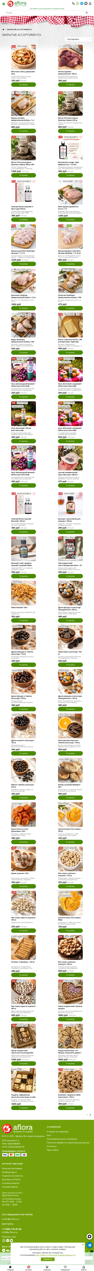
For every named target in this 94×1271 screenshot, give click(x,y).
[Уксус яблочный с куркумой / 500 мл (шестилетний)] (70, 413)
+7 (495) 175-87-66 (11, 1229)
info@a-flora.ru (10, 1232)
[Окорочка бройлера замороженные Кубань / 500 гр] (70, 280)
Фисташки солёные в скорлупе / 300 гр (67, 963)
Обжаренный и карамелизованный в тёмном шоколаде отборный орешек (22, 702)
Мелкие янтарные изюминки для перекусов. (23, 613)
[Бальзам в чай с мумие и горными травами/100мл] (23, 548)
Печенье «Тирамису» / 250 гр (23, 962)
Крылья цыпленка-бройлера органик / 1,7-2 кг (23, 252)
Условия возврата (10, 1183)
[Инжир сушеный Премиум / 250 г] (70, 770)
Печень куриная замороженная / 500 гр (67, 73)
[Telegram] (81, 4)
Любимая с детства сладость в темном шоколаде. (22, 790)
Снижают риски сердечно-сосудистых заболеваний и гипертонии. (68, 968)
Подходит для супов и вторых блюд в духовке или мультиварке (70, 212)
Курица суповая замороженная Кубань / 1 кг (22, 119)
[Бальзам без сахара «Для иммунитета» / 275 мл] (70, 147)
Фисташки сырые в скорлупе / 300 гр (23, 1007)
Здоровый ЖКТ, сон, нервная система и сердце (21, 569)
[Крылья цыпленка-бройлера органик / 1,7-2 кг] (23, 236)
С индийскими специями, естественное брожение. (67, 433)
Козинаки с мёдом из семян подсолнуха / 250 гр (69, 1096)
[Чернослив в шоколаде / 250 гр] (70, 637)
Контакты (51, 1146)
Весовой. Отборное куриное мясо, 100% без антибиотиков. (22, 345)
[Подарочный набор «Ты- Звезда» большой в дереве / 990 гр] (70, 1036)
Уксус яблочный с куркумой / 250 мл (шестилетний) (70, 385)
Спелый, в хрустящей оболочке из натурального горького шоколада (69, 658)
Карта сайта (52, 1150)
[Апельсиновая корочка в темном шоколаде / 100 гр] (70, 725)
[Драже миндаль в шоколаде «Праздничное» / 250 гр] (70, 681)
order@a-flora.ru (10, 1219)
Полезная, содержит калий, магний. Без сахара (21, 834)
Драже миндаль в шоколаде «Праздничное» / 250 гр (70, 697)
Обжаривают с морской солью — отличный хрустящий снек (70, 879)
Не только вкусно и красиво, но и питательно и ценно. (70, 1012)
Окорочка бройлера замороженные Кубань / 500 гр (69, 296)
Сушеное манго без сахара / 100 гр (69, 830)
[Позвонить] (73, 4)
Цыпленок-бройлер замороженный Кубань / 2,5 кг (23, 296)
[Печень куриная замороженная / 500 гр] (70, 57)
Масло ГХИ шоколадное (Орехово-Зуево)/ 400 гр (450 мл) (22, 163)
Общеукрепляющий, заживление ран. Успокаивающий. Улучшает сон (70, 168)
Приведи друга (9, 1172)
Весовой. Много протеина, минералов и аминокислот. (68, 77)
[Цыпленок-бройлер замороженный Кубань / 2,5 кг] (23, 280)
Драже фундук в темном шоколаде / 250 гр (21, 697)
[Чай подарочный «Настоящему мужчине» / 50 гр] (70, 548)
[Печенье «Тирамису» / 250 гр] (23, 947)
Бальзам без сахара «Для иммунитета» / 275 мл (68, 163)
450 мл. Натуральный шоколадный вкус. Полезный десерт (21, 168)
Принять (47, 1259)
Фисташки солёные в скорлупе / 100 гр (67, 874)
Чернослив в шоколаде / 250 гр (70, 653)
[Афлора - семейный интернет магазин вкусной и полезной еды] (16, 3)
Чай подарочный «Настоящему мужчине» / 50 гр (70, 564)
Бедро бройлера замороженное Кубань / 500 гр (22, 340)
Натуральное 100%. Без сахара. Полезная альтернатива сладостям (69, 923)
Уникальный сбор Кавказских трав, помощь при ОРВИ (22, 212)
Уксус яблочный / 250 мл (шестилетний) (21, 429)
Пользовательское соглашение (62, 1139)
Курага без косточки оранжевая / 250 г (19, 830)
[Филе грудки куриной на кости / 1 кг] (70, 192)
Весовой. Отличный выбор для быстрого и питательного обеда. (23, 123)
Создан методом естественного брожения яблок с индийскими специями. (69, 390)
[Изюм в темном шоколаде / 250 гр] (23, 770)
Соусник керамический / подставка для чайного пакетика (68, 473)
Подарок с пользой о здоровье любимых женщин (69, 524)
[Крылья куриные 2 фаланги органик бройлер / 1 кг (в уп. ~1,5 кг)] (70, 236)
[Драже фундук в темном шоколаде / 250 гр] (23, 681)
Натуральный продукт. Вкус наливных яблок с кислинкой (22, 433)
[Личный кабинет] (90, 4)
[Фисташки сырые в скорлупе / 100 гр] (23, 903)
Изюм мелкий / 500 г (19, 607)
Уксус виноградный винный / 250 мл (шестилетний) (23, 385)
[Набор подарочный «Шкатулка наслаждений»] (23, 1036)
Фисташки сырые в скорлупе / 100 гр (23, 919)
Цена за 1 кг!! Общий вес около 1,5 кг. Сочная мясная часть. (69, 256)
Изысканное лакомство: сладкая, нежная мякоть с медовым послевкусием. (23, 879)
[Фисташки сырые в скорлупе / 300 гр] (23, 991)
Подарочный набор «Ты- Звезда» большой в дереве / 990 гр (69, 1051)
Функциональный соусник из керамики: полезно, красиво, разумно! (69, 478)
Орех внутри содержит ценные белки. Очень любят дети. (69, 613)
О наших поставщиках (57, 1131)
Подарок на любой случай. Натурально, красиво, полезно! (22, 1100)
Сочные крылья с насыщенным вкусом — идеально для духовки (23, 256)
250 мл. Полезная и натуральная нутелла (70, 123)
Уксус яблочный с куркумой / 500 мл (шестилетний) (70, 429)
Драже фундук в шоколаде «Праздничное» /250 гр (69, 608)
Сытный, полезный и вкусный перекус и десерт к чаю (69, 1100)
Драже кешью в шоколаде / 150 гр (22, 741)
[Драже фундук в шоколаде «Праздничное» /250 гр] (70, 593)
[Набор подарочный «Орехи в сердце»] (70, 991)
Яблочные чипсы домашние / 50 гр (23, 73)
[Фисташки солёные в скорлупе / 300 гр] (70, 947)
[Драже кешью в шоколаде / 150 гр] (23, 725)
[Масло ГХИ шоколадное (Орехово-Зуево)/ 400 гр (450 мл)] (23, 147)
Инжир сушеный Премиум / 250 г (69, 786)
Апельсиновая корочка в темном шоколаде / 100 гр (69, 741)
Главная (10, 1270)
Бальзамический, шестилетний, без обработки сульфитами (22, 478)
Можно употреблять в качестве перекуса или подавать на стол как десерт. (69, 746)
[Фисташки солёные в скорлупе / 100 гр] (70, 858)
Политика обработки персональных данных (68, 1142)
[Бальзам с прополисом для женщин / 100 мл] (70, 504)
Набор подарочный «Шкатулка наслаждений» (22, 1051)
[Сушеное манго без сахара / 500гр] (70, 903)
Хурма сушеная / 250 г (20, 873)
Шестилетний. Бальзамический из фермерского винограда (22, 389)
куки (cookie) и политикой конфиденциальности (55, 1255)
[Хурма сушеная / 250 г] (23, 858)
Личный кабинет (10, 1187)
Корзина (47, 1270)
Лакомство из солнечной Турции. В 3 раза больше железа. (70, 790)
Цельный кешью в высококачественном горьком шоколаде (22, 746)
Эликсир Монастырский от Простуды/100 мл (22, 208)
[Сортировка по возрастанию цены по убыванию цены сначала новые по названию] (78, 39)
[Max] (86, 3)
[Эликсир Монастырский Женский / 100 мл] (23, 504)
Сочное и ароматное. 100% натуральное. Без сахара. (68, 834)
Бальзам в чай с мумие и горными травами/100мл (21, 564)
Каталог (28, 1270)
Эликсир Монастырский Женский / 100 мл (21, 520)
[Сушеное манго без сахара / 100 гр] (70, 814)
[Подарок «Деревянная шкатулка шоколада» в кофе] (23, 1080)
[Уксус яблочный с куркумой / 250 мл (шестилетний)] (70, 369)
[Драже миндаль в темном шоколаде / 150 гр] (23, 637)
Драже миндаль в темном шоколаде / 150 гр (22, 653)
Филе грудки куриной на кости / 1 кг (68, 208)
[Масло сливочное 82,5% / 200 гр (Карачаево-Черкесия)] (70, 325)
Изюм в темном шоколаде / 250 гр (22, 786)
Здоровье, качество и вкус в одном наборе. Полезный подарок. (68, 1056)
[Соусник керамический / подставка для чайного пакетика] (70, 458)
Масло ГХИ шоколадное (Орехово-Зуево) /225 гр (68, 119)
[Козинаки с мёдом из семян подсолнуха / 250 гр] (70, 1080)
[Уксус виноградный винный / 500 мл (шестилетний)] (23, 458)
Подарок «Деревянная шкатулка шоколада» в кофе (23, 1096)
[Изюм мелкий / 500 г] (23, 593)
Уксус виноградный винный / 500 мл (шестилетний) (23, 473)
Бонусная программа (12, 1168)
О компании (54, 1127)
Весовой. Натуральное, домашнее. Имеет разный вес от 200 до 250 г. (70, 345)
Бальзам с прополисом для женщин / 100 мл (69, 520)
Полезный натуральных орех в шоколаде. (22, 657)
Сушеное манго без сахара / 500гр (69, 919)
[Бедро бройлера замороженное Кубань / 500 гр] (23, 325)
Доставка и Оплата (11, 1179)
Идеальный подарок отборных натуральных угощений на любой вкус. (22, 1056)
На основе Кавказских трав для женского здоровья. (22, 524)
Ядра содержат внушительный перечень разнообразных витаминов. (22, 1012)
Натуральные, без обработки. (22, 922)
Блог (49, 1135)
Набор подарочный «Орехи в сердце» (70, 1007)
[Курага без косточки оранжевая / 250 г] (23, 814)
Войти (83, 1270)
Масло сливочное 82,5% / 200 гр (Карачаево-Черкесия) (70, 340)
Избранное (65, 1270)
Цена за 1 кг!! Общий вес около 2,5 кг (22, 301)
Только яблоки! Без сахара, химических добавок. (21, 77)
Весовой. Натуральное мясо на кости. (69, 301)
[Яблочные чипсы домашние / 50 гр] (23, 57)
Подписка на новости (12, 1176)
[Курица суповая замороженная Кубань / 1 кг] (23, 103)
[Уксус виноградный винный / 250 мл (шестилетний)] (23, 369)
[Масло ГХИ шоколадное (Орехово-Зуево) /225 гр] (70, 103)
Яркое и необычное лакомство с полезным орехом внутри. (70, 701)
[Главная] (3, 29)
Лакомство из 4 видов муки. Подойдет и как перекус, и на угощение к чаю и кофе (21, 968)
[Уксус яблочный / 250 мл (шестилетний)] (23, 413)
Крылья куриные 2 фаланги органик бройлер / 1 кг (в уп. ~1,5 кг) (69, 252)
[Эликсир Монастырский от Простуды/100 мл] (23, 192)
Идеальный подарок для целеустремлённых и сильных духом (69, 569)
